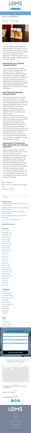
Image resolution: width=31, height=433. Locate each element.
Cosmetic (5, 291)
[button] (15, 13)
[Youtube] (15, 400)
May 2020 (5, 285)
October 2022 (6, 237)
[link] (15, 3)
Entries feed (5, 321)
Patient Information (15, 421)
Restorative (5, 311)
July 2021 (5, 254)
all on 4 (6, 184)
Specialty (4, 313)
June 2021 (5, 256)
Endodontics (5, 300)
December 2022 (6, 232)
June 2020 (5, 282)
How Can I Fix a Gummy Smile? (11, 219)
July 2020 (5, 280)
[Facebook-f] (12, 400)
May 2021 (5, 258)
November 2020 (7, 271)
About (16, 416)
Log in (4, 319)
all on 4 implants (13, 184)
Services (15, 419)
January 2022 (6, 241)
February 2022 (6, 239)
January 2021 (6, 267)
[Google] (18, 400)
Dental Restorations (8, 295)
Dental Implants (8, 182)
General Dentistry (7, 304)
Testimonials (15, 424)
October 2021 (6, 247)
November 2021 (6, 245)
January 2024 (6, 230)
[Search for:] (15, 196)
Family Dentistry (6, 302)
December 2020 (7, 269)
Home (15, 413)
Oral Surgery (5, 306)
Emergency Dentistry (8, 298)
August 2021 (5, 252)
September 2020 (7, 276)
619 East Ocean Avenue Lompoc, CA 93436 (14, 387)
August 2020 (6, 278)
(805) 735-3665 (8, 392)
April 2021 (5, 261)
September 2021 (7, 250)
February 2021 (6, 265)
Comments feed (6, 324)
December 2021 (6, 243)
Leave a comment (9, 189)
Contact (15, 427)
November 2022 (7, 234)
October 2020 (6, 274)
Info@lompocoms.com (11, 397)
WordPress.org (6, 326)
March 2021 (5, 263)
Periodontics (5, 308)
